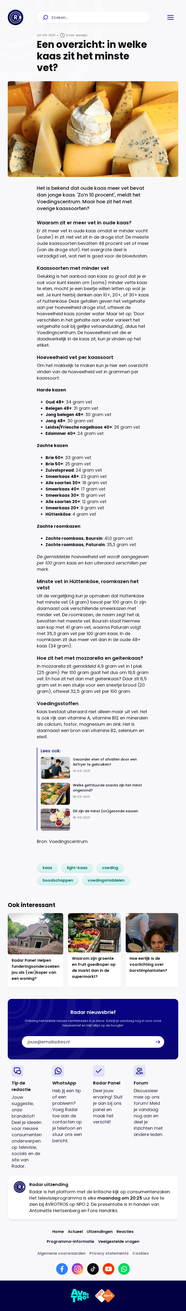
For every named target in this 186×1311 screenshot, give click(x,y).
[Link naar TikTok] (93, 1269)
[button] (170, 17)
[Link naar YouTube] (108, 1269)
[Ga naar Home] (15, 17)
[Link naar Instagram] (77, 1269)
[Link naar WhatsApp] (124, 1269)
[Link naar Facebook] (62, 1269)
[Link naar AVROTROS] (80, 1295)
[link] (47, 868)
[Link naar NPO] (105, 1295)
